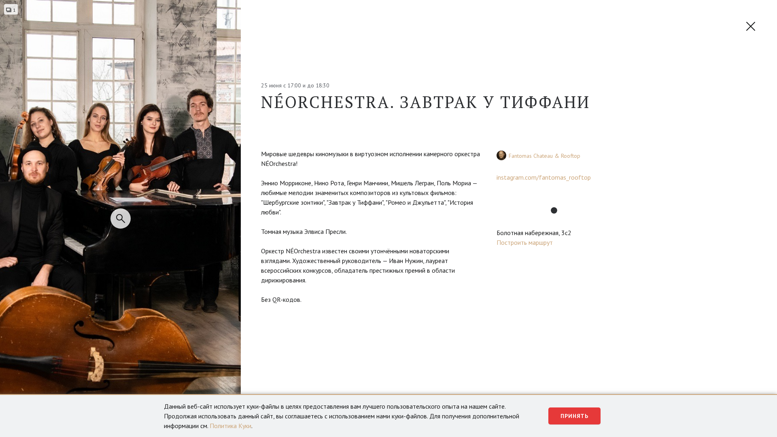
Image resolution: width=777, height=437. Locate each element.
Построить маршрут (525, 242)
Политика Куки (230, 426)
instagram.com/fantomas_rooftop (544, 177)
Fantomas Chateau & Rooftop (544, 155)
